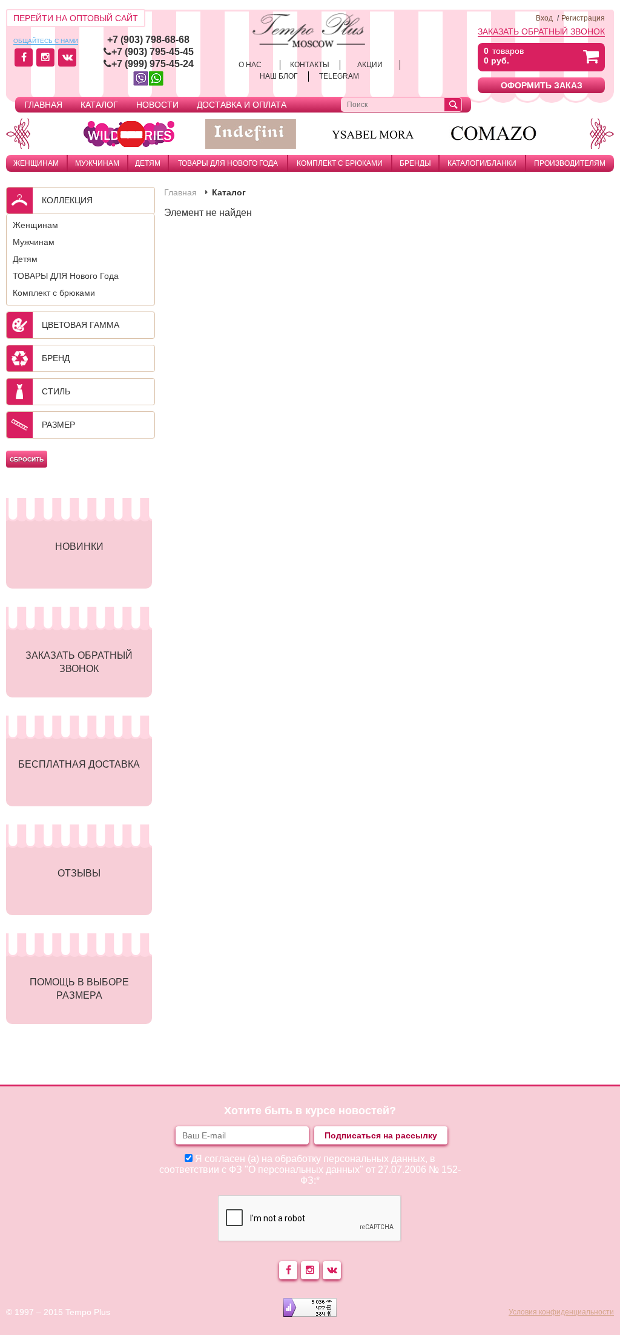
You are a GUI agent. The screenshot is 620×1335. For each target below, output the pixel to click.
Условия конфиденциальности (561, 1312)
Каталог (99, 104)
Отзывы (79, 873)
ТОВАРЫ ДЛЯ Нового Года (228, 163)
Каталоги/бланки (481, 163)
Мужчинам (97, 163)
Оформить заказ (541, 85)
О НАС (250, 64)
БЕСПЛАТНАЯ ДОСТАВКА (79, 764)
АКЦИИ (370, 64)
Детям (147, 163)
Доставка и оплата (241, 104)
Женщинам (36, 163)
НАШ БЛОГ (279, 76)
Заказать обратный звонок (541, 31)
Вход (544, 18)
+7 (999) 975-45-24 (152, 64)
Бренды (415, 163)
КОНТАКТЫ (309, 64)
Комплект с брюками (340, 163)
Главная (43, 104)
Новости (157, 104)
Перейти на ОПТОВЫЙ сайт (75, 18)
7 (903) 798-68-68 (151, 39)
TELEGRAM (339, 76)
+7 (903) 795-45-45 (152, 52)
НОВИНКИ (79, 546)
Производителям (569, 163)
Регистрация (583, 18)
